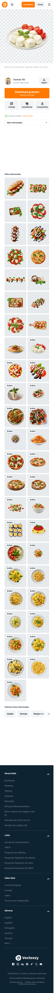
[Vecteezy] (4, 4)
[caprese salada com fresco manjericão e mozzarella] (15, 323)
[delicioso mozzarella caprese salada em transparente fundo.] (15, 528)
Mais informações (14, 120)
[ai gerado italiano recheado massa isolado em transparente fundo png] (15, 962)
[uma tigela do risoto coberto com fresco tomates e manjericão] (15, 848)
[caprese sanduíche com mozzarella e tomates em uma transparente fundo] (15, 620)
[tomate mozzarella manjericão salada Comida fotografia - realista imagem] (15, 825)
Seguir (44, 82)
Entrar (40, 4)
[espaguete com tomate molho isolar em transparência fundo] (15, 506)
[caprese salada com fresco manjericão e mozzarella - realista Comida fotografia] (15, 209)
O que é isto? (28, 116)
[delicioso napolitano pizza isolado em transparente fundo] (15, 757)
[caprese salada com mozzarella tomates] (15, 665)
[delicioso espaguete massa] (15, 894)
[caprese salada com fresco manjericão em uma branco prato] (15, 460)
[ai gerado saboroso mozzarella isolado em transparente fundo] (15, 597)
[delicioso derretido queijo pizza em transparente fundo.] (15, 346)
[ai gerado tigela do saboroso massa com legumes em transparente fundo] (15, 643)
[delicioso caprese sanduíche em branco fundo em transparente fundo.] (15, 186)
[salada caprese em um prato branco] (15, 255)
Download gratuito (27, 93)
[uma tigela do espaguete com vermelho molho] (15, 711)
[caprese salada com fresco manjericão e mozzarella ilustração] (15, 369)
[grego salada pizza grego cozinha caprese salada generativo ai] (15, 551)
